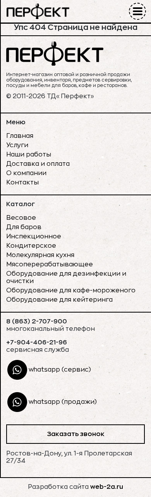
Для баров (23, 227)
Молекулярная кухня (40, 255)
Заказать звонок (76, 434)
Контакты (22, 182)
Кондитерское (31, 246)
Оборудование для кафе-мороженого (71, 290)
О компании (26, 173)
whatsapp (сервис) (59, 370)
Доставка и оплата (38, 164)
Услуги (17, 145)
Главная (19, 136)
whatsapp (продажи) (62, 402)
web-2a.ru (106, 487)
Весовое (21, 218)
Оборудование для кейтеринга (59, 300)
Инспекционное (33, 236)
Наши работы (28, 154)
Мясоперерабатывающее (49, 264)
